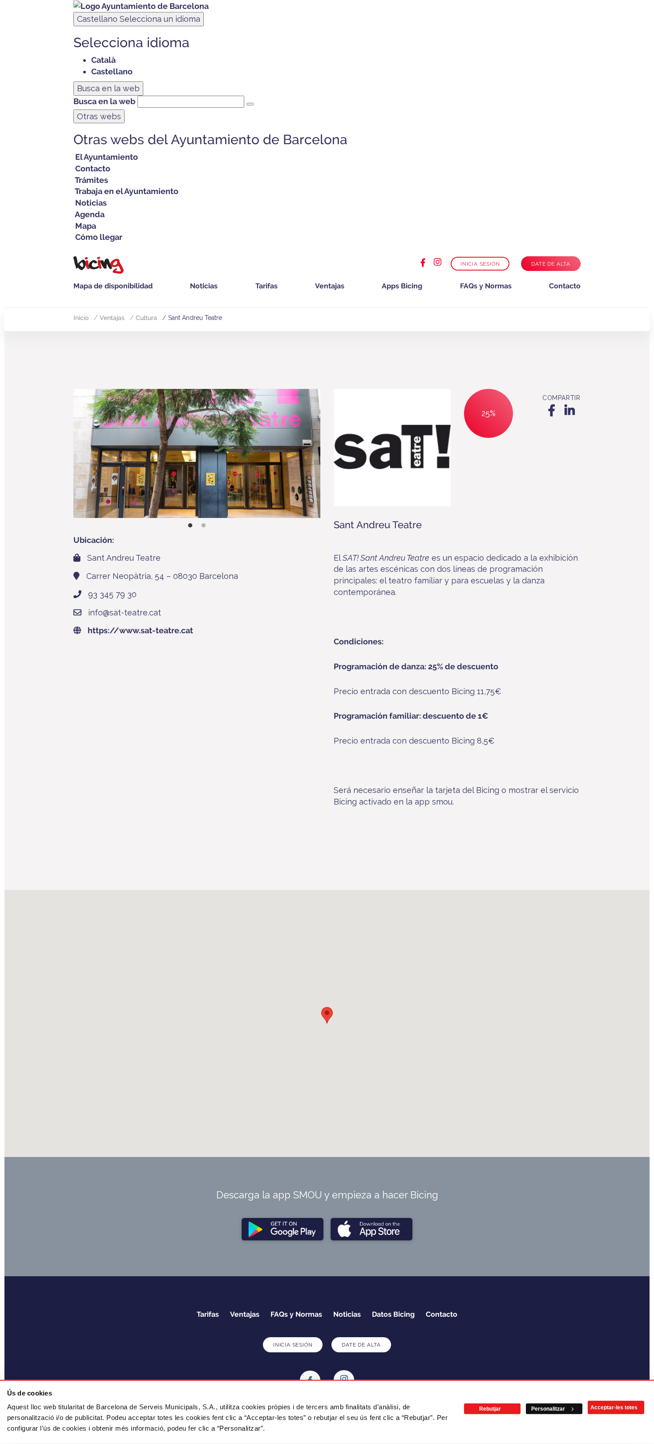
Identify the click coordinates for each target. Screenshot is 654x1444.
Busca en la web (104, 101)
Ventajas (329, 286)
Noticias (204, 286)
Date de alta (550, 264)
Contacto (565, 286)
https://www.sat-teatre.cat (140, 630)
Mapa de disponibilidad (113, 286)
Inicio (81, 317)
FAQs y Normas (486, 286)
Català (103, 60)
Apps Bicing (402, 286)
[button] (327, 1015)
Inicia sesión (480, 264)
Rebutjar (490, 1409)
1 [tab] (190, 525)
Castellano (138, 19)
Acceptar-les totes (614, 1407)
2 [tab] (203, 525)
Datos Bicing (393, 1314)
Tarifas (266, 286)
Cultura (146, 317)
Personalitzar (548, 1409)
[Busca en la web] (250, 104)
